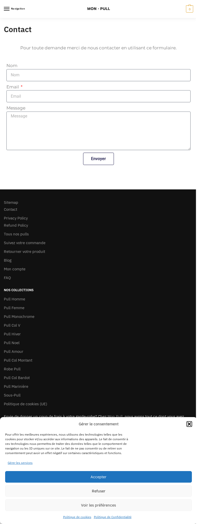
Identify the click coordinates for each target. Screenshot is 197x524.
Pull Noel (11, 342)
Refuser (98, 491)
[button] (189, 424)
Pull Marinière (16, 386)
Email (13, 86)
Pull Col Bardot (17, 377)
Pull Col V (12, 325)
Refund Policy (16, 225)
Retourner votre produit (24, 251)
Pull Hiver (12, 334)
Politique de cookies (77, 517)
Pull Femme (14, 307)
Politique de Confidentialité (113, 517)
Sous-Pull (12, 395)
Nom (11, 65)
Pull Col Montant (18, 360)
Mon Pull (115, 416)
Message (15, 108)
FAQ (7, 277)
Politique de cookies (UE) (25, 403)
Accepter (98, 476)
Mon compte (14, 268)
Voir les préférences (98, 505)
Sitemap (11, 202)
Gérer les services (20, 463)
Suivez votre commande (24, 242)
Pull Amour (13, 351)
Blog (8, 260)
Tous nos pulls (16, 234)
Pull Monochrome (19, 316)
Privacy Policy (16, 218)
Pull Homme (14, 299)
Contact (10, 209)
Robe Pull (12, 368)
